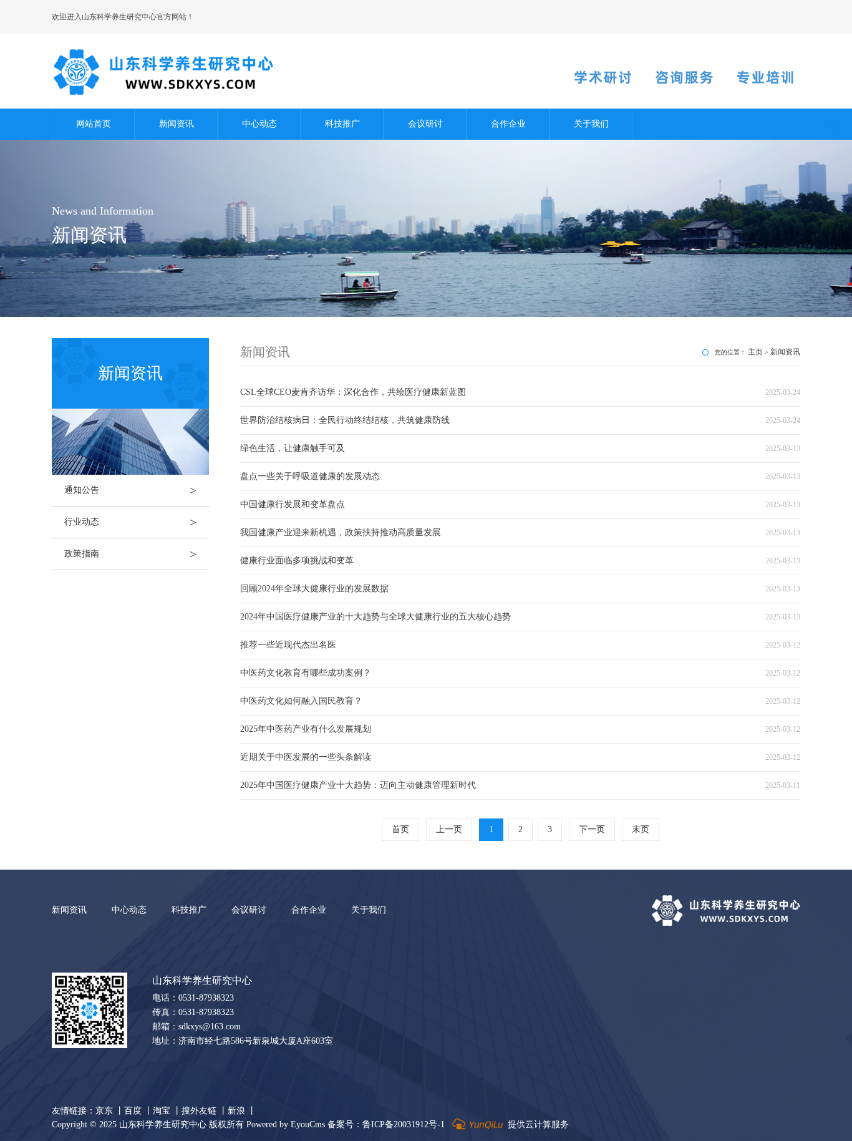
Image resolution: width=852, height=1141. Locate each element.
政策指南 (130, 554)
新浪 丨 (242, 1110)
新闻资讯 (176, 124)
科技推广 (342, 124)
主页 (755, 351)
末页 (640, 829)
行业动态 (130, 522)
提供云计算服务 (537, 1124)
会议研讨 (425, 124)
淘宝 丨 (167, 1110)
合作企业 (508, 124)
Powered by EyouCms (284, 1124)
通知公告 (130, 490)
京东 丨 (109, 1110)
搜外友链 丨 (205, 1110)
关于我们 (591, 124)
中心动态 (259, 124)
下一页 (592, 829)
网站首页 (93, 124)
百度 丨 (138, 1110)
